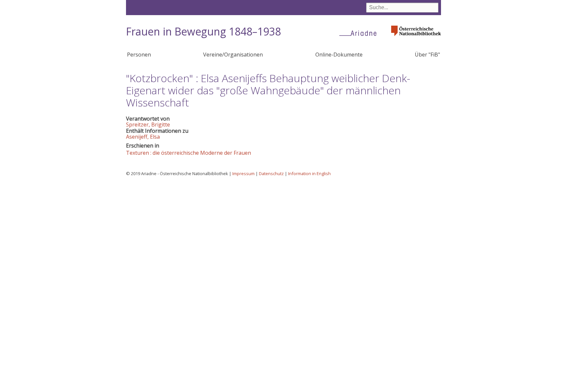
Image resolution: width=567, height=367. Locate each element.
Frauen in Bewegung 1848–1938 (203, 31)
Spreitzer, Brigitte (148, 124)
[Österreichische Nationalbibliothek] (416, 38)
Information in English (309, 173)
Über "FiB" (427, 54)
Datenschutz (271, 173)
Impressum (243, 173)
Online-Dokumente (339, 54)
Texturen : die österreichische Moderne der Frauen (188, 152)
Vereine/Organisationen (233, 54)
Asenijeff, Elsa (143, 136)
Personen (139, 54)
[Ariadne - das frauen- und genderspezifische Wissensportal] (360, 33)
